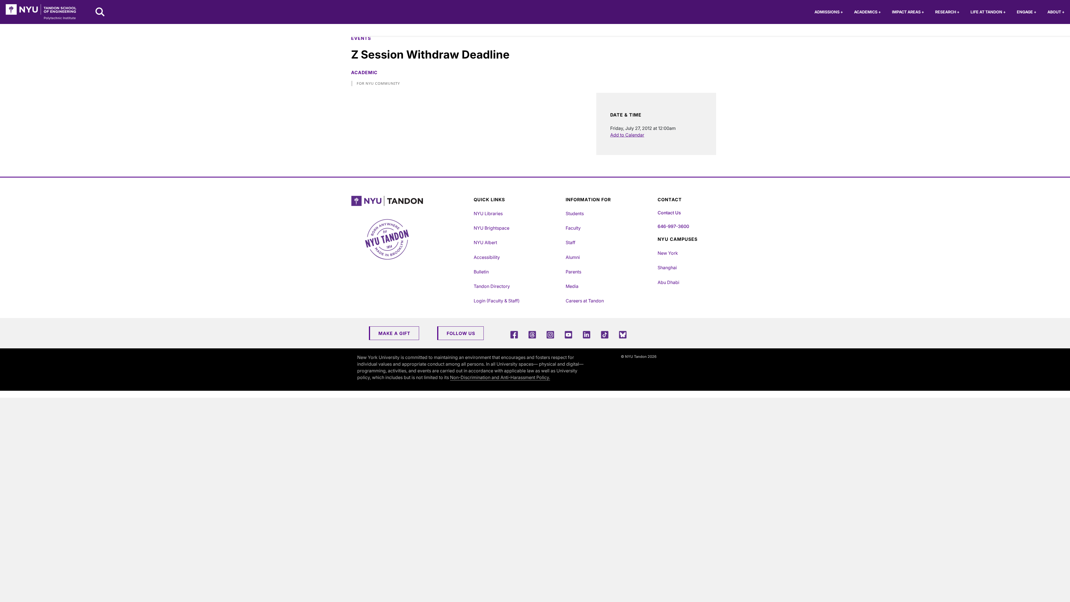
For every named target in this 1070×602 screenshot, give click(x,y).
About (1055, 11)
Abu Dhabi (668, 282)
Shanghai (667, 267)
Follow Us (461, 333)
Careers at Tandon (585, 301)
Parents (573, 272)
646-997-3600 (673, 226)
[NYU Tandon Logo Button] (411, 201)
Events (361, 38)
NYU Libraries (488, 213)
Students (575, 213)
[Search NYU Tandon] (100, 12)
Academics (867, 11)
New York (668, 253)
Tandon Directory (492, 286)
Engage (1026, 11)
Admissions (828, 11)
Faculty (573, 228)
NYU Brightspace (491, 228)
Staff (570, 242)
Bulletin (481, 272)
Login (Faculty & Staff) (497, 301)
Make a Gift (394, 333)
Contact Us (669, 212)
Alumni (573, 257)
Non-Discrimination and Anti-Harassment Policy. (500, 377)
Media (572, 286)
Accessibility (487, 257)
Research (947, 11)
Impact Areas (908, 11)
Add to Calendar (627, 135)
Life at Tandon (988, 11)
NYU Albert (485, 242)
